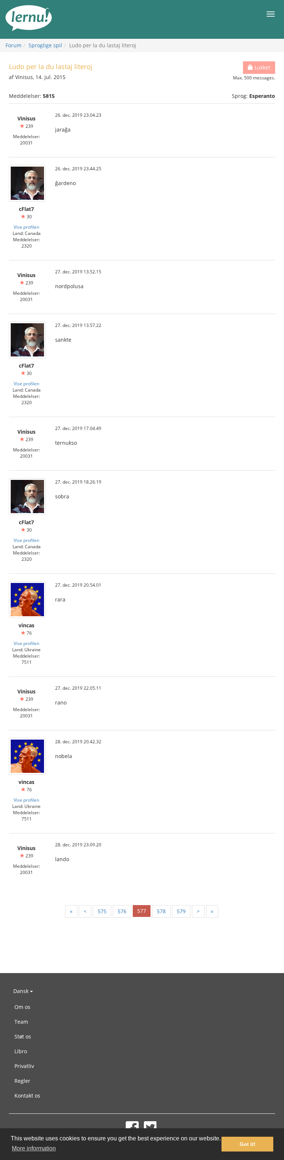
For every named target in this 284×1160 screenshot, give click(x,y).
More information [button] (34, 1148)
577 (141, 910)
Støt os (22, 1036)
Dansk (21, 990)
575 (102, 911)
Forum (13, 45)
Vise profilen (26, 227)
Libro (20, 1051)
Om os (22, 1006)
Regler (22, 1080)
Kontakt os (27, 1095)
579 (181, 911)
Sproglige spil (45, 45)
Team (21, 1021)
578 (161, 911)
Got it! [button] (248, 1144)
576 (122, 911)
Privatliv (24, 1065)
